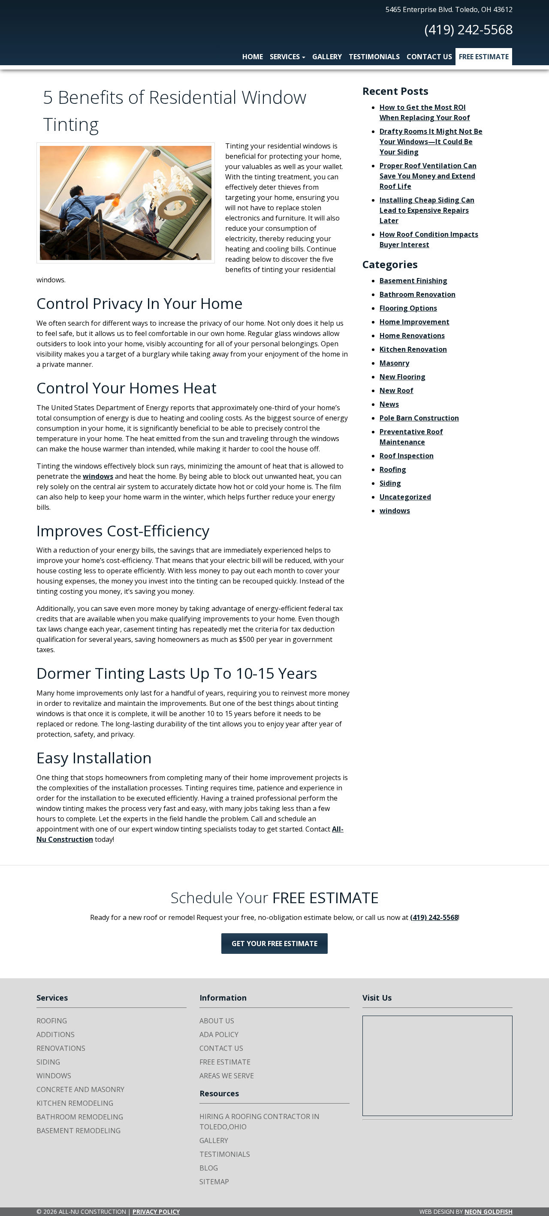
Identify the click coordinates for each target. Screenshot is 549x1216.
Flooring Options (408, 308)
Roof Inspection (407, 455)
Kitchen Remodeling (74, 1103)
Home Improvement (414, 322)
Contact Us (429, 56)
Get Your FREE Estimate (274, 943)
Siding (390, 483)
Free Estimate (484, 56)
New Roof (396, 390)
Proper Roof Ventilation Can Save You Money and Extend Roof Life (428, 176)
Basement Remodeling (78, 1130)
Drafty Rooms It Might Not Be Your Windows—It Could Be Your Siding (431, 142)
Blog (208, 1168)
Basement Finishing (413, 280)
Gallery (327, 56)
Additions (55, 1034)
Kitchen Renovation (413, 349)
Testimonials (374, 56)
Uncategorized (405, 497)
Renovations (60, 1048)
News (389, 404)
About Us (216, 1020)
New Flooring (402, 376)
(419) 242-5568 (469, 29)
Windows (53, 1075)
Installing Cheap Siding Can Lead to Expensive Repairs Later (427, 210)
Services (285, 56)
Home (252, 56)
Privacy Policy (156, 1211)
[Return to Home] (57, 27)
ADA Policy (218, 1034)
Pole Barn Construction (419, 418)
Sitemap (214, 1181)
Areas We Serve (226, 1075)
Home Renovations (412, 335)
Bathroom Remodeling (79, 1117)
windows (98, 476)
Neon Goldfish (489, 1211)
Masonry (394, 363)
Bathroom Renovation (417, 294)
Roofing (393, 469)
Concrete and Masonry (80, 1089)
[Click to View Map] (437, 1066)
